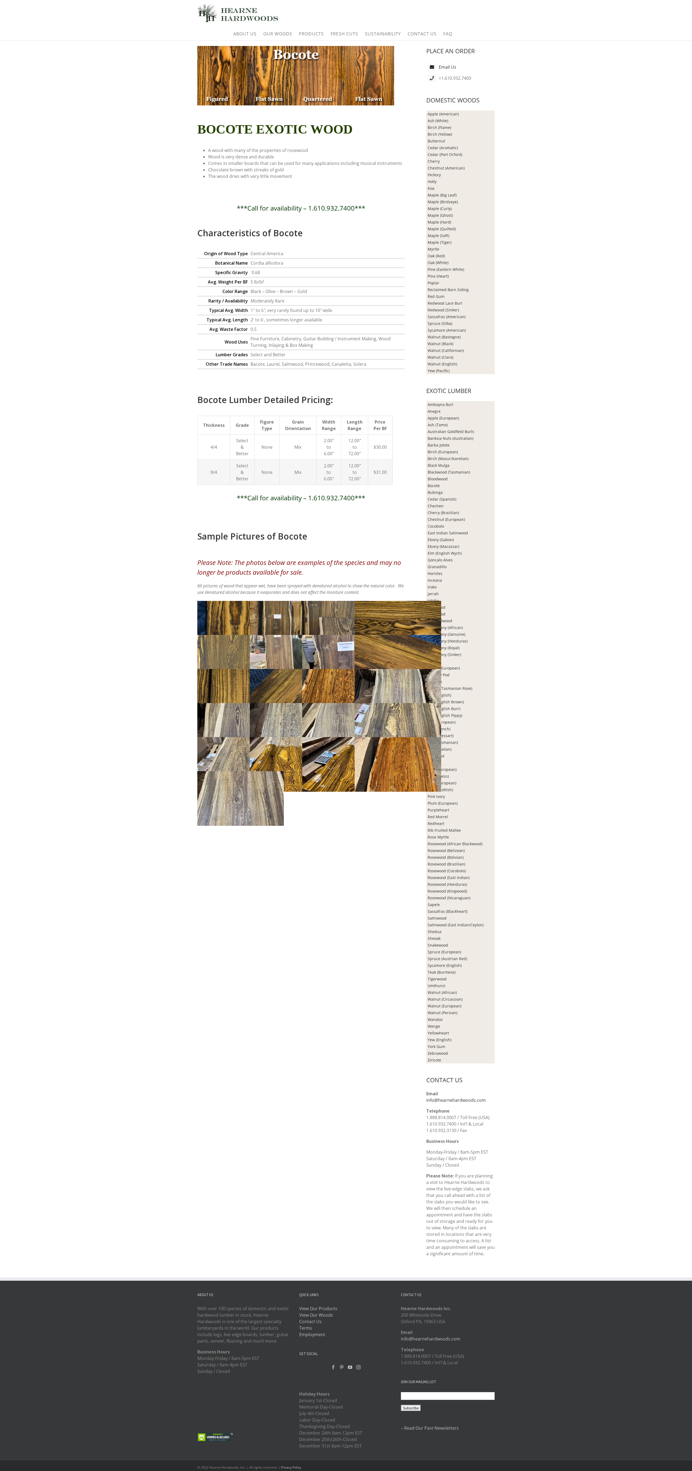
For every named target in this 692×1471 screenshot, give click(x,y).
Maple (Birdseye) (443, 201)
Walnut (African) (442, 992)
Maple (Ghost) (440, 215)
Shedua (434, 931)
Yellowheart (438, 1033)
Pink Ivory (436, 796)
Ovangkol (436, 755)
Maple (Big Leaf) (442, 195)
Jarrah (433, 593)
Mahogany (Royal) (444, 647)
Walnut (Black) (440, 343)
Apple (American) (443, 114)
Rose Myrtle (438, 837)
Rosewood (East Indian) (449, 877)
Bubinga (435, 492)
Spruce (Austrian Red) (447, 958)
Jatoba (433, 600)
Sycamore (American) (447, 330)
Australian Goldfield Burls (451, 431)
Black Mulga (439, 465)
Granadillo (437, 566)
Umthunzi (436, 985)
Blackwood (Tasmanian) (449, 472)
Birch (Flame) (439, 127)
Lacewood (436, 614)
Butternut (436, 141)
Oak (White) (438, 262)
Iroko (432, 587)
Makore (434, 661)
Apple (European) (443, 418)
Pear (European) (442, 769)
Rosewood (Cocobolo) (447, 870)
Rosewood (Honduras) (447, 884)
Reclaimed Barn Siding (448, 289)
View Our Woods (316, 1315)
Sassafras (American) (446, 316)
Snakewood (438, 945)
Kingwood (436, 607)
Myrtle (433, 249)
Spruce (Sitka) (440, 323)
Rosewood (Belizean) (446, 850)
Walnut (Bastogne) (444, 337)
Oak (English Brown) (446, 701)
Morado (435, 681)
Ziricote (434, 1060)
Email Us (447, 67)
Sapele (434, 904)
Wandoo (435, 1019)
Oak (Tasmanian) (443, 742)
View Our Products (318, 1309)
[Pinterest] (342, 1367)
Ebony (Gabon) (441, 539)
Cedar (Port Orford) (445, 154)
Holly (432, 181)
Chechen (436, 505)
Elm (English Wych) (445, 553)
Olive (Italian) (439, 749)
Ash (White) (438, 120)
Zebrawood (438, 1053)
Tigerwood (437, 978)
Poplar (433, 282)
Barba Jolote (439, 445)
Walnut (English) (442, 364)
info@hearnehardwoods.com (456, 1100)
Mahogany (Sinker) (444, 654)
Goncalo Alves (440, 560)
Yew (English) (439, 1039)
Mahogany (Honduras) (448, 641)
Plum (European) (443, 803)
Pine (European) (442, 783)
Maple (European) (444, 668)
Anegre (434, 411)
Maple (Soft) (438, 235)
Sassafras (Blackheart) (447, 911)
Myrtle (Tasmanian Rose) (450, 688)
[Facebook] (333, 1367)
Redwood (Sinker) (443, 309)
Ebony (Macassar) (443, 546)
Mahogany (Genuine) (446, 634)
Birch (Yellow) (440, 134)
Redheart (436, 823)
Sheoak (434, 938)
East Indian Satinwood (448, 532)
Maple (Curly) (440, 208)
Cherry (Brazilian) (443, 512)
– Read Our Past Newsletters (430, 1428)
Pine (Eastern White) (446, 269)
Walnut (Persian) (442, 1012)
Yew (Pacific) (439, 370)
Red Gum (436, 296)
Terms (305, 1328)
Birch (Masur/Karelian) (448, 458)
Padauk (434, 762)
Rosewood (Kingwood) (447, 891)
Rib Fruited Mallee (444, 830)
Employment (312, 1334)
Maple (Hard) (439, 222)
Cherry (434, 161)
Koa (431, 188)
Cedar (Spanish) (442, 499)
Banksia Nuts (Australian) (450, 438)
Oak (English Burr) (444, 708)
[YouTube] (350, 1367)
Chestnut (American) (446, 168)
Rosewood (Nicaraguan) (449, 897)
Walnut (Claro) (440, 357)
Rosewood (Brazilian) (446, 864)
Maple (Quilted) (442, 228)
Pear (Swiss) (438, 776)
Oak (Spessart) (441, 735)
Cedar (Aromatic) (443, 147)
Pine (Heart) (438, 276)
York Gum (436, 1046)
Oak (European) (441, 722)
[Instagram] (358, 1367)
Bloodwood (438, 478)
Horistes (435, 573)
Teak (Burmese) (441, 972)
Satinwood (437, 918)
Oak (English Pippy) (445, 715)
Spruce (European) (444, 951)
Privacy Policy (291, 1467)
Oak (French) (439, 728)
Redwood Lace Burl (445, 303)
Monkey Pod (439, 674)
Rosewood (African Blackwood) (455, 843)
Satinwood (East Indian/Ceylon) (456, 924)
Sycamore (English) (445, 965)
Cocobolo (436, 526)
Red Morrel (438, 816)
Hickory (434, 174)
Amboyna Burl (440, 404)
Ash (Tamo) (438, 424)
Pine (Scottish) (440, 789)
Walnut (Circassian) (445, 999)
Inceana (435, 580)
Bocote (434, 485)
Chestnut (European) (446, 519)
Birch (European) (443, 451)
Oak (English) (439, 695)
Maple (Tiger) (439, 242)
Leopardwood (440, 620)
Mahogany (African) (445, 627)
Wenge (434, 1026)
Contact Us (310, 1321)
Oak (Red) (436, 255)
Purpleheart (438, 810)
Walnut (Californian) (446, 350)
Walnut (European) (444, 1006)
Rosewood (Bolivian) (446, 857)
